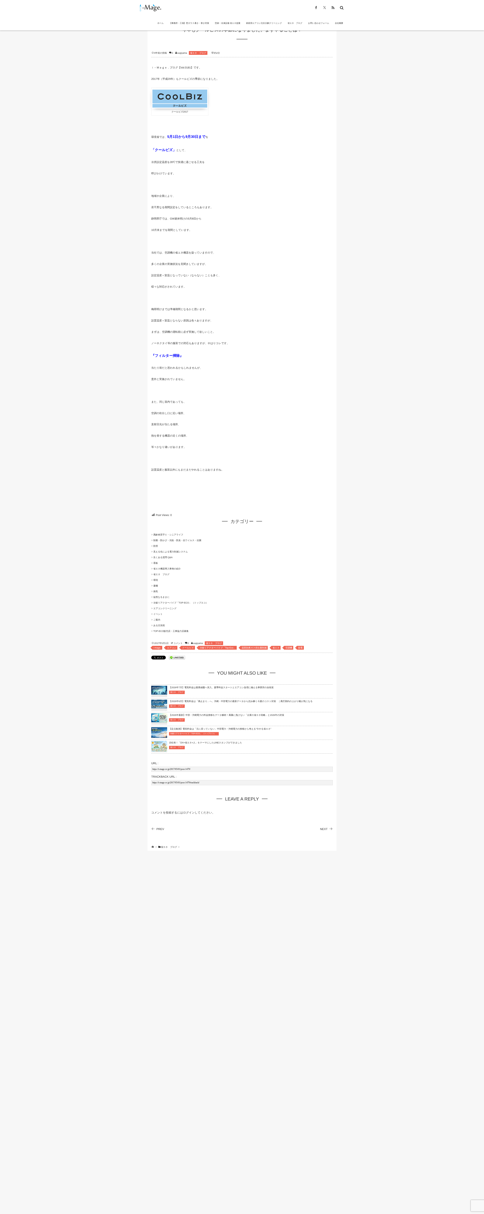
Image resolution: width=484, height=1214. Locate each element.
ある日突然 (159, 625)
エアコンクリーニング (165, 608)
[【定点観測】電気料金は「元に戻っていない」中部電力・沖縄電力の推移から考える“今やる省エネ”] (159, 735)
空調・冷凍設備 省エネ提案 (227, 23)
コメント (178, 643)
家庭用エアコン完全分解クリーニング (264, 23)
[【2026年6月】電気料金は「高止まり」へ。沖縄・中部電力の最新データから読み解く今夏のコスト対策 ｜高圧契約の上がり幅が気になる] (159, 706)
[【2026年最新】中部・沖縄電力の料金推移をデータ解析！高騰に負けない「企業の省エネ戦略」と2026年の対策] (159, 719)
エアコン (171, 647)
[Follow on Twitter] (324, 7)
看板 (155, 563)
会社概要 (339, 23)
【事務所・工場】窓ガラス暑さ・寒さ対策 (189, 23)
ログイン (189, 812)
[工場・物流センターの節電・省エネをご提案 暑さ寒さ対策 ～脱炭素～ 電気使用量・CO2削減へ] (150, 7)
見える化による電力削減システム (170, 551)
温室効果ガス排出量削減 (254, 647)
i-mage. (157, 647)
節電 (300, 647)
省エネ (276, 647)
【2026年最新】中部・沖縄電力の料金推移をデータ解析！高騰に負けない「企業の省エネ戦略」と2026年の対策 (226, 715)
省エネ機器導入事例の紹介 (167, 568)
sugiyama (182, 53)
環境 (155, 580)
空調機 (288, 647)
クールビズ (188, 647)
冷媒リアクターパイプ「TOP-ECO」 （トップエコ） (181, 602)
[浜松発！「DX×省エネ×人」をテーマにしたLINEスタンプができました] (159, 749)
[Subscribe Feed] (333, 7)
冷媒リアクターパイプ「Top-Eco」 (218, 647)
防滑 (155, 546)
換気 (155, 591)
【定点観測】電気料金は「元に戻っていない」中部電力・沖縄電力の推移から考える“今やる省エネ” (220, 729)
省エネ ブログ (295, 23)
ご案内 (156, 619)
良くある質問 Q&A (163, 557)
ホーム (160, 23)
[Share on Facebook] (316, 7)
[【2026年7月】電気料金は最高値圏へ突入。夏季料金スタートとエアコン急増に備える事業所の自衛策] (159, 692)
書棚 (155, 585)
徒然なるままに (161, 597)
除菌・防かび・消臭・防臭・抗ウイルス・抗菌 (177, 540)
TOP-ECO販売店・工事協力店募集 (170, 631)
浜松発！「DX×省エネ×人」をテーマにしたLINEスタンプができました (205, 742)
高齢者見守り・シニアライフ (168, 534)
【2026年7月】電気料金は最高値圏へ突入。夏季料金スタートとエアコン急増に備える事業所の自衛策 (221, 687)
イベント (158, 614)
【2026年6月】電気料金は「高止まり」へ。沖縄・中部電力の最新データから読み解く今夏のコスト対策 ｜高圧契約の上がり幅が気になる (241, 701)
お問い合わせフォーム (318, 23)
